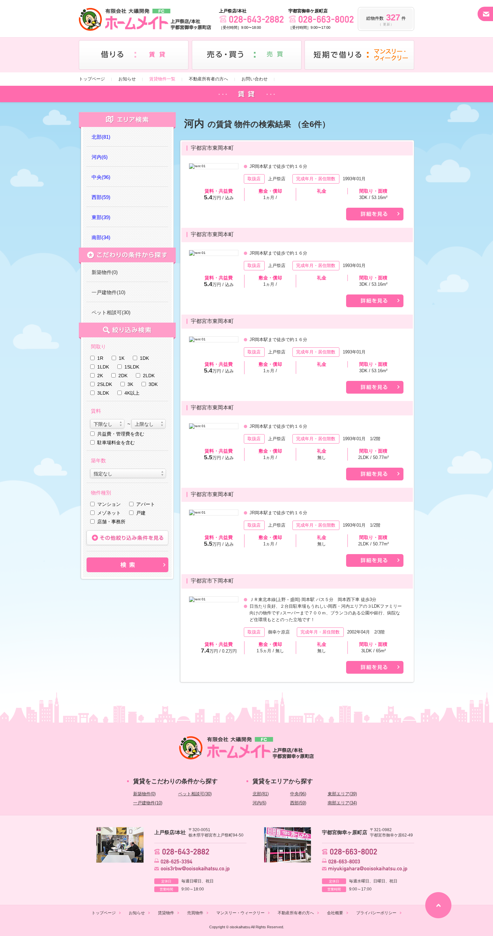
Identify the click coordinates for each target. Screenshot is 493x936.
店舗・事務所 (111, 521)
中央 (101, 177)
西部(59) (298, 802)
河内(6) (259, 802)
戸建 (141, 513)
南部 (101, 237)
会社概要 (335, 913)
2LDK (149, 375)
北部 (101, 137)
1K (121, 358)
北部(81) (261, 793)
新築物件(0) (105, 272)
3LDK (103, 393)
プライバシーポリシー (376, 913)
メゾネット (109, 513)
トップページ (92, 79)
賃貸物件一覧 (162, 79)
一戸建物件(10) (108, 292)
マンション (109, 504)
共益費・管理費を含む (120, 434)
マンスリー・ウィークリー (240, 913)
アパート (145, 504)
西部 (101, 197)
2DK (122, 375)
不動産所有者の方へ (208, 79)
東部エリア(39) (342, 793)
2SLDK (104, 384)
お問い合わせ (254, 79)
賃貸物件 (166, 913)
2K (100, 375)
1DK (144, 358)
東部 (101, 217)
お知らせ (127, 79)
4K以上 (132, 393)
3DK (153, 384)
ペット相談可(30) (111, 312)
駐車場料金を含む (116, 442)
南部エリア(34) (342, 802)
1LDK (103, 367)
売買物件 (195, 913)
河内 (100, 157)
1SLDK (131, 367)
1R (100, 358)
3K (130, 384)
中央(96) (298, 793)
